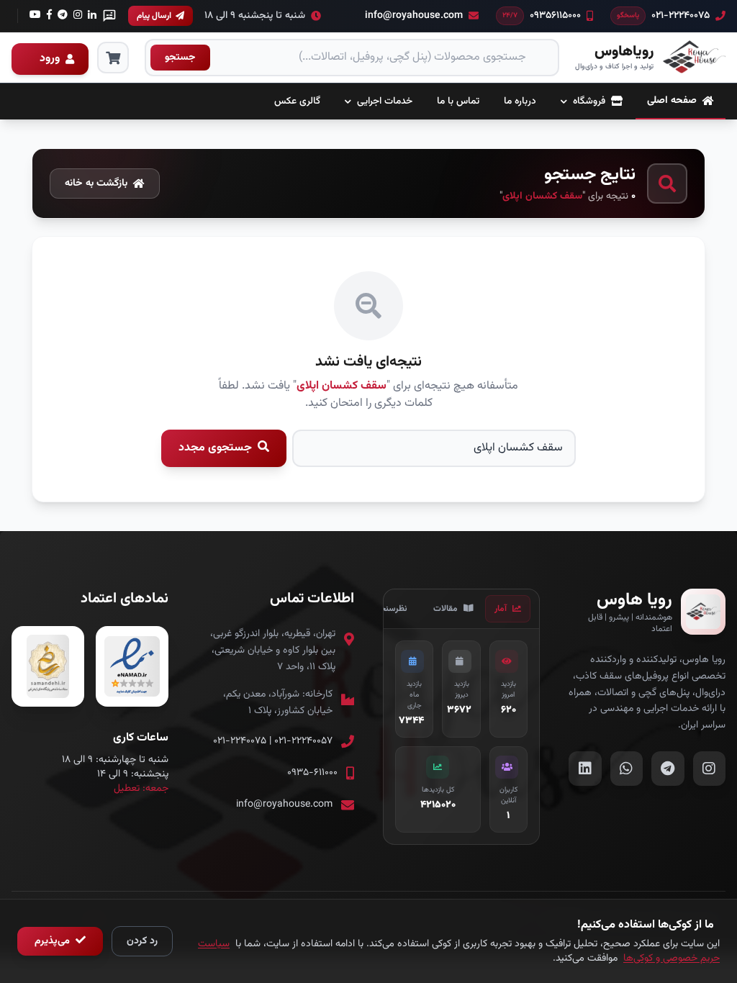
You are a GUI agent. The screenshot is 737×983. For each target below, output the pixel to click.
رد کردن (142, 941)
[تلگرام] (49, 16)
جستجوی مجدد (216, 448)
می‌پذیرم (54, 941)
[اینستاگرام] (63, 16)
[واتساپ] (109, 16)
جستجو (180, 57)
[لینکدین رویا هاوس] (585, 768)
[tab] (507, 608)
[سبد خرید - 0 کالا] (113, 57)
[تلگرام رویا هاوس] (667, 768)
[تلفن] (35, 16)
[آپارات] (77, 16)
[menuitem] (680, 101)
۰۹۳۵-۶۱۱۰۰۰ (312, 773)
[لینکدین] (92, 16)
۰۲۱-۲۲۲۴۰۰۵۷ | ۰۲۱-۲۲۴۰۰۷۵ (273, 741)
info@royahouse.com (284, 804)
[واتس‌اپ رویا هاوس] (626, 768)
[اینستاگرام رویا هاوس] (709, 768)
